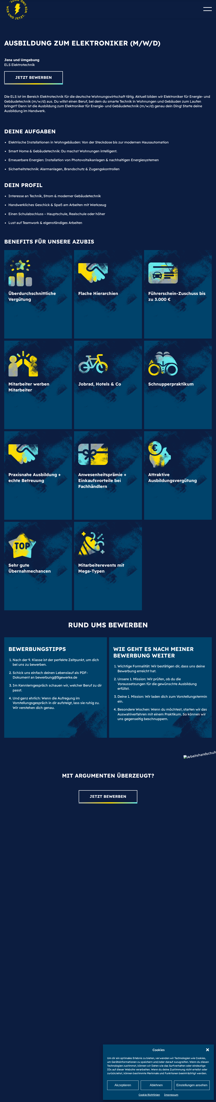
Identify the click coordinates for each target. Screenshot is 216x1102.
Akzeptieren (123, 1085)
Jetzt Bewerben (33, 77)
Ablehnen (156, 1085)
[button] (207, 1050)
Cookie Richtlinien (149, 1094)
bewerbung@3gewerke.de (56, 677)
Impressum (171, 1094)
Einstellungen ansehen (191, 1085)
